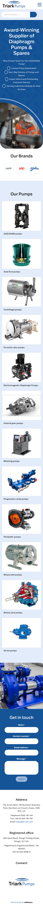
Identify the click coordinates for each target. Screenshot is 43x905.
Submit (21, 779)
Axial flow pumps (12, 272)
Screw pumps (10, 651)
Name (21, 724)
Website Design (16, 902)
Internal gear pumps (13, 423)
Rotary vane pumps (13, 613)
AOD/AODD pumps (13, 234)
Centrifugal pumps (13, 310)
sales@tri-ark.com (24, 821)
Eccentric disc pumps (14, 347)
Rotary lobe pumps (13, 575)
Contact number (21, 736)
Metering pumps (11, 461)
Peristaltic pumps (12, 537)
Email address (21, 747)
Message (21, 758)
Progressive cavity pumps (16, 499)
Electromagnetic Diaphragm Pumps (21, 385)
